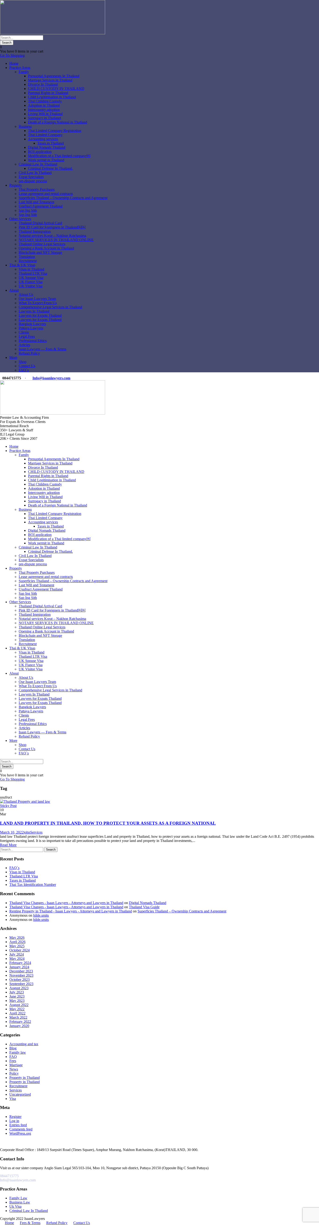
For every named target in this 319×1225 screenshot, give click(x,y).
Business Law (19, 1202)
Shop (22, 362)
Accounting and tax (23, 1044)
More (13, 357)
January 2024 (19, 967)
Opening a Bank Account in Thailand (46, 248)
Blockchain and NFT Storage (40, 252)
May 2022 (17, 1009)
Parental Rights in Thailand (48, 93)
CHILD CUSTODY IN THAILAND (56, 89)
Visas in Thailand (31, 269)
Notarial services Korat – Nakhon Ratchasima (52, 236)
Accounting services (43, 139)
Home (13, 63)
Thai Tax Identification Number (32, 885)
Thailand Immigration (35, 231)
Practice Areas (19, 68)
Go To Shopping (12, 55)
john (27, 832)
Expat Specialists (31, 177)
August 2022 (18, 1005)
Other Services (20, 219)
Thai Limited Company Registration (54, 131)
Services (36, 832)
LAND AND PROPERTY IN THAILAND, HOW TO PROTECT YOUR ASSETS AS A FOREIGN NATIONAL (108, 823)
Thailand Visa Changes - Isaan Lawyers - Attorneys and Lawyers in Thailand (66, 903)
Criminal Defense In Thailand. (50, 168)
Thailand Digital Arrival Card (40, 223)
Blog (13, 1048)
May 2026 (17, 938)
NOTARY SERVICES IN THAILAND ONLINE (56, 240)
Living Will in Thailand (45, 114)
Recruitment (28, 261)
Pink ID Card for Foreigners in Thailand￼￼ (52, 227)
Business (25, 126)
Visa (12, 1099)
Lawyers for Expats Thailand (40, 315)
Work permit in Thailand (46, 160)
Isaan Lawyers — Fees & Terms (42, 349)
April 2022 (17, 1013)
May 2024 (17, 959)
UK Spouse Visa (31, 278)
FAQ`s (24, 370)
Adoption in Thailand (44, 105)
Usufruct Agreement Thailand (41, 206)
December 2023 (21, 971)
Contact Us (27, 366)
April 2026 (17, 942)
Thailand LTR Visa (33, 273)
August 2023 (18, 988)
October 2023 (19, 980)
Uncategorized (20, 1094)
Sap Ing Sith (28, 210)
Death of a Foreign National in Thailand (57, 122)
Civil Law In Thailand (35, 173)
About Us (26, 294)
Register (15, 1117)
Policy (14, 1073)
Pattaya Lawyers (31, 328)
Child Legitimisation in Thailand (52, 97)
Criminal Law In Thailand (38, 164)
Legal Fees (27, 336)
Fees (12, 1061)
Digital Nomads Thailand (46, 147)
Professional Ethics (33, 341)
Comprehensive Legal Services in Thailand (50, 307)
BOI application (40, 152)
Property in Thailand (24, 1078)
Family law (17, 1052)
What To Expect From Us (38, 303)
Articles (24, 345)
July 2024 (16, 954)
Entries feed (18, 1125)
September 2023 (21, 984)
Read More (8, 845)
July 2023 (16, 992)
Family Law (18, 1198)
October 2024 (19, 950)
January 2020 (19, 1026)
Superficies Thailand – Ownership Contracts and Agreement (63, 198)
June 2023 (17, 996)
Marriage (16, 1065)
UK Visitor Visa (31, 286)
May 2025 (17, 946)
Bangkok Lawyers (32, 324)
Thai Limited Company (45, 135)
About (14, 290)
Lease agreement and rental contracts (46, 194)
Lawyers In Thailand (34, 311)
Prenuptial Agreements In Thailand (53, 76)
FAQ (13, 1057)
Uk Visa (15, 1206)
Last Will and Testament (36, 202)
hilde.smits (41, 915)
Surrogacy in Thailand (44, 118)
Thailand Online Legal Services (42, 244)
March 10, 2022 (12, 832)
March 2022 (18, 1017)
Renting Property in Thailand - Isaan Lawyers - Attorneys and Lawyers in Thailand (70, 911)
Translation (27, 257)
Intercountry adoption (44, 110)
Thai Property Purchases (37, 189)
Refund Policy (29, 353)
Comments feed (20, 1129)
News (13, 1069)
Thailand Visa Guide (144, 907)
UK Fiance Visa (31, 282)
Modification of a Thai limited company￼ (59, 156)
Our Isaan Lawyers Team (37, 299)
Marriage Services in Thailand (50, 80)
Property (15, 185)
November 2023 (21, 975)
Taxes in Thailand (50, 143)
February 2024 (20, 963)
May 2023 (17, 1001)
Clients (24, 332)
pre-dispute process (33, 181)
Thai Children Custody (45, 101)
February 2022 (20, 1022)
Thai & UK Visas (22, 265)
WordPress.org (20, 1133)
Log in (14, 1121)
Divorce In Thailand (43, 84)
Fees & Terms (30, 1223)
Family (24, 72)
